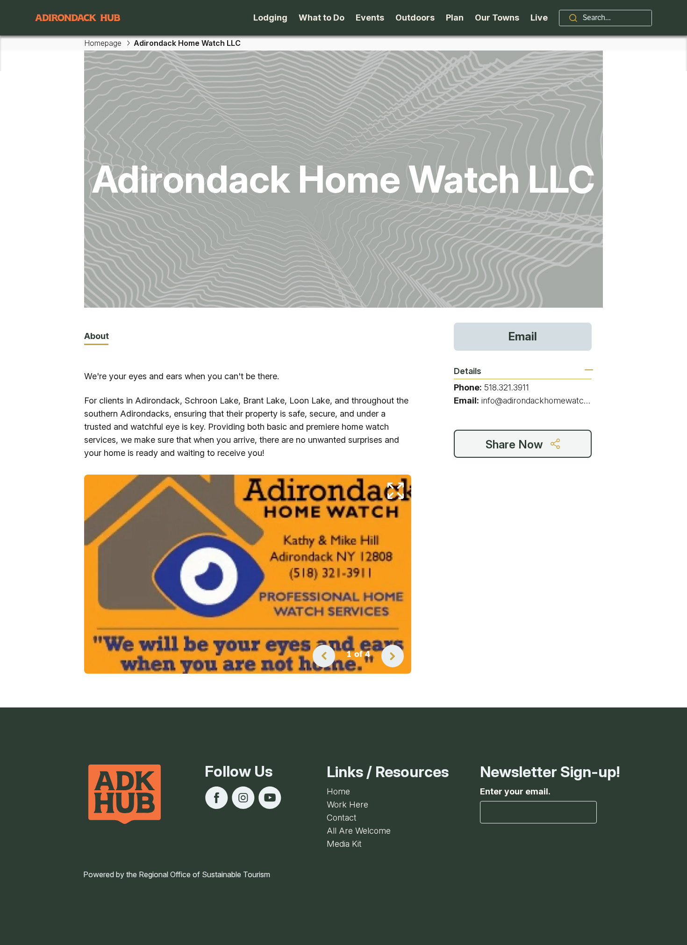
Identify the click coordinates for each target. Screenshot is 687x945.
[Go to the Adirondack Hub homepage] (77, 17)
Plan (455, 17)
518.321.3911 (506, 387)
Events (370, 17)
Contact (342, 817)
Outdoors (415, 17)
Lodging (270, 17)
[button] (324, 656)
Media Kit (344, 844)
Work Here (347, 804)
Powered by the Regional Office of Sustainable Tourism (176, 874)
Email (522, 336)
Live (539, 17)
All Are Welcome (359, 831)
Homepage (103, 43)
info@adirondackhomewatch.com (544, 400)
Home (338, 791)
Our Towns (497, 17)
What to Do (321, 17)
